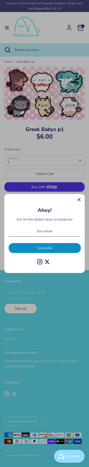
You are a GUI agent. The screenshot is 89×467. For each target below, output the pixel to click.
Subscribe (44, 248)
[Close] (79, 199)
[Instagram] (39, 261)
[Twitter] (47, 261)
